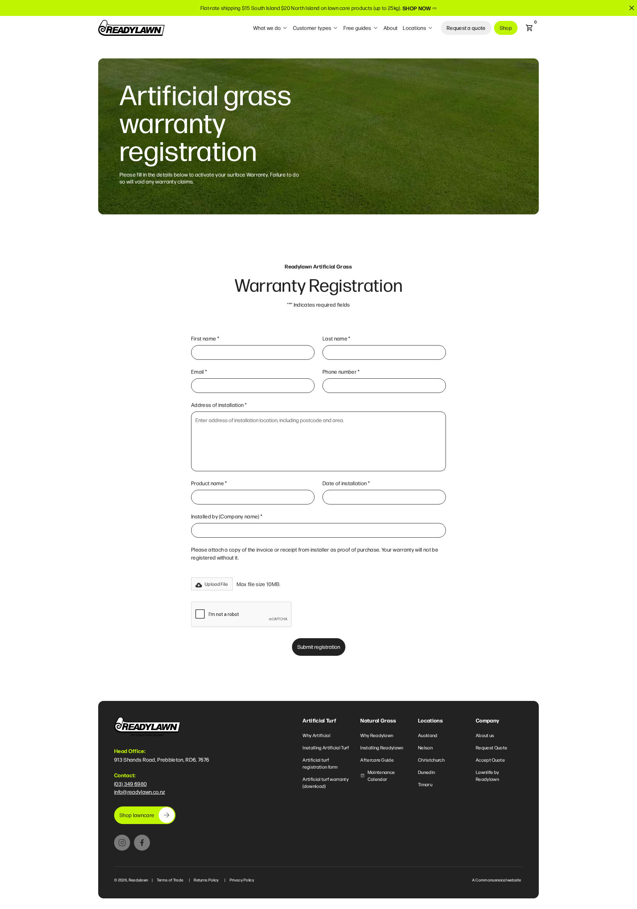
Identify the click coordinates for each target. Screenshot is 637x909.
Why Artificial (316, 735)
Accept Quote (490, 760)
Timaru (425, 784)
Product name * (209, 483)
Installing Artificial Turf (326, 747)
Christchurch (431, 760)
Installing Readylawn (381, 747)
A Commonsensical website (496, 879)
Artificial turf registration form (320, 763)
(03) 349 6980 (130, 783)
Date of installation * (346, 483)
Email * (199, 371)
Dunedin (426, 772)
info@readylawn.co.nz (139, 791)
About (391, 27)
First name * (205, 338)
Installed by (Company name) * (226, 516)
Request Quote (491, 747)
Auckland (428, 735)
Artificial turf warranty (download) (326, 782)
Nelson (425, 747)
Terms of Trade (170, 879)
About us (485, 735)
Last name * (336, 338)
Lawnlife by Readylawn (487, 775)
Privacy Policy (242, 879)
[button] (270, 28)
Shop (506, 27)
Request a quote (466, 27)
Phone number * (340, 371)
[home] (131, 28)
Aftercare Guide (377, 760)
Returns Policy (206, 879)
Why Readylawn (376, 735)
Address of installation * (219, 404)
